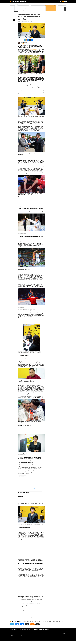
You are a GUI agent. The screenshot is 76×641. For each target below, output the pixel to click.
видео (48, 621)
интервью (38, 610)
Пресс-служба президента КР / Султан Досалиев (25, 155)
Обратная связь (48, 630)
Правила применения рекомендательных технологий (37, 630)
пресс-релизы (36, 629)
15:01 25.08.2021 (20, 21)
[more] (43, 383)
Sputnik (20, 307)
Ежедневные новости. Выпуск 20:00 (40, 8)
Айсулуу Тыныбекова (30, 610)
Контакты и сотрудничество (26, 629)
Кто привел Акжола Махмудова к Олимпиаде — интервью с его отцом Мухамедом (29, 381)
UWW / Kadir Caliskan (23, 561)
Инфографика (55, 621)
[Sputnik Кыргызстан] (14, 2)
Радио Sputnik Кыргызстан (36, 621)
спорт (19, 610)
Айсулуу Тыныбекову (33, 49)
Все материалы (22, 43)
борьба (35, 610)
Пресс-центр (61, 621)
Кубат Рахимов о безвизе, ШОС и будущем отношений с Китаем (50, 9)
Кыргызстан (25, 610)
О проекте (11, 629)
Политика (29, 621)
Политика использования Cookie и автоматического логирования (19, 630)
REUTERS (20, 270)
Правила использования (17, 629)
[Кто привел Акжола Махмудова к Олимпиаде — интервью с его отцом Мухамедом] (31, 373)
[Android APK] (63, 634)
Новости (22, 610)
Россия (42, 621)
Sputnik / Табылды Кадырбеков (22, 38)
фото (51, 621)
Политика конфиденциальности (44, 629)
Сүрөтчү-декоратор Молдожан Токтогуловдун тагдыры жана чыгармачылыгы (29, 9)
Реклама (32, 629)
